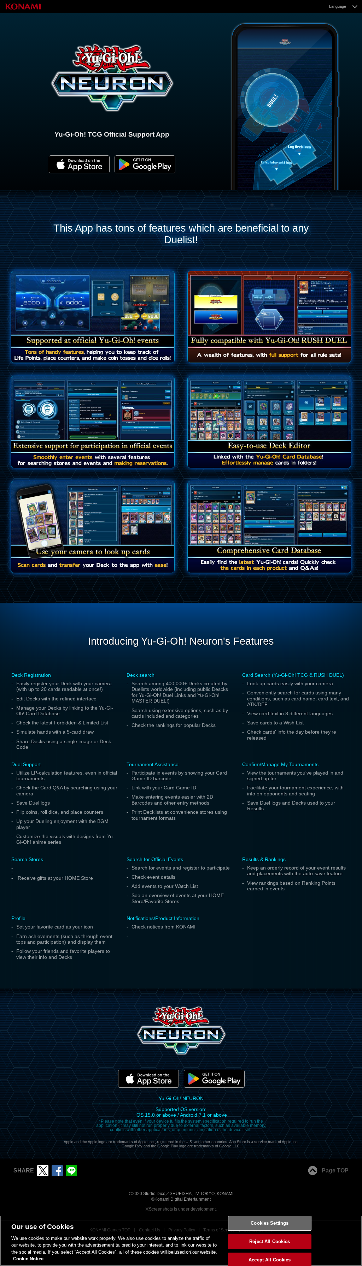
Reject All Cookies (269, 1241)
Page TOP (335, 1171)
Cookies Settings (269, 1223)
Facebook (57, 1170)
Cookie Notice (28, 1258)
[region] (181, 1241)
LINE (71, 1170)
